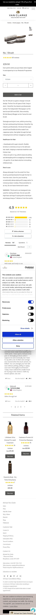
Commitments (6, 544)
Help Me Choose (7, 511)
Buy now (10, 456)
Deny (18, 346)
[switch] (31, 308)
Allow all (18, 334)
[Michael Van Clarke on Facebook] (7, 576)
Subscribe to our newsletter (10, 571)
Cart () (26, 8)
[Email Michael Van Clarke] (20, 576)
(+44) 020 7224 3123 (16, 563)
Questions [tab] (22, 243)
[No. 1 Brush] (15, 38)
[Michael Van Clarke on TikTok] (17, 576)
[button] (27, 378)
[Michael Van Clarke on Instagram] (4, 576)
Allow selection (18, 340)
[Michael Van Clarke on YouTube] (10, 576)
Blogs (4, 520)
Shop (4, 509)
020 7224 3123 (11, 8)
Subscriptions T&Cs (8, 538)
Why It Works (6, 514)
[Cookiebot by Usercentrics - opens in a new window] (25, 267)
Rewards (5, 517)
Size (4, 75)
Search (4, 533)
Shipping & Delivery (8, 536)
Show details (25, 328)
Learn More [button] (14, 606)
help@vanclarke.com (17, 567)
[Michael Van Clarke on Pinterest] (14, 576)
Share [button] (8, 378)
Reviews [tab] (8, 243)
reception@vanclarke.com (18, 565)
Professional (6, 523)
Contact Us (6, 530)
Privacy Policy (6, 547)
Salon (4, 506)
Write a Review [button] (19, 231)
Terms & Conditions (8, 541)
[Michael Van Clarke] (18, 15)
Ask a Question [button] (19, 236)
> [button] (24, 407)
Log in (19, 8)
